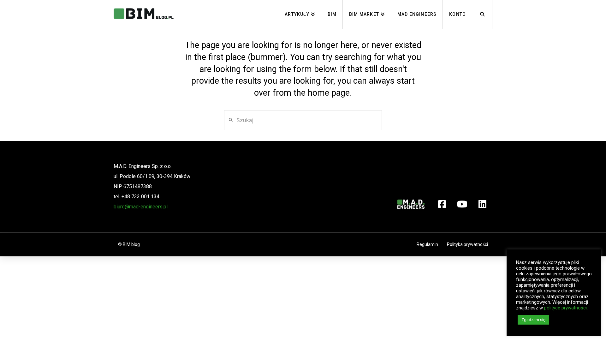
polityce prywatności (565, 308)
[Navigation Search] (482, 14)
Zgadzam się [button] (533, 319)
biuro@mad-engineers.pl (141, 207)
